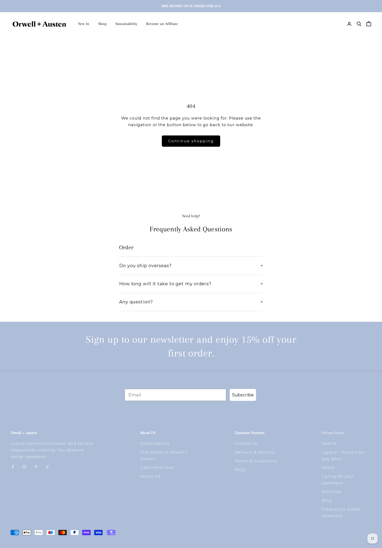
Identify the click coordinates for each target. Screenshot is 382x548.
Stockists (331, 491)
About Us (150, 476)
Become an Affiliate (162, 23)
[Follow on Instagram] (24, 466)
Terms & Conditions (256, 461)
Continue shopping (191, 141)
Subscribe (243, 395)
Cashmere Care (157, 467)
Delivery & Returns (255, 452)
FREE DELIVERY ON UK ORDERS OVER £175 (191, 6)
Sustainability (126, 23)
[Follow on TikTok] (47, 466)
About (328, 467)
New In (83, 23)
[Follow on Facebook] (13, 466)
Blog (327, 500)
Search (329, 443)
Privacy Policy (333, 432)
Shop (102, 23)
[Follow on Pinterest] (36, 466)
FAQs (240, 469)
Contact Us (246, 443)
